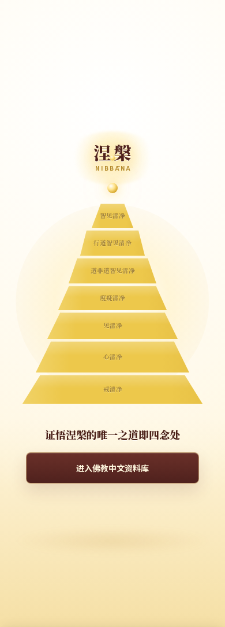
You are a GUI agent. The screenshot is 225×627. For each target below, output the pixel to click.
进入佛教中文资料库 (112, 468)
